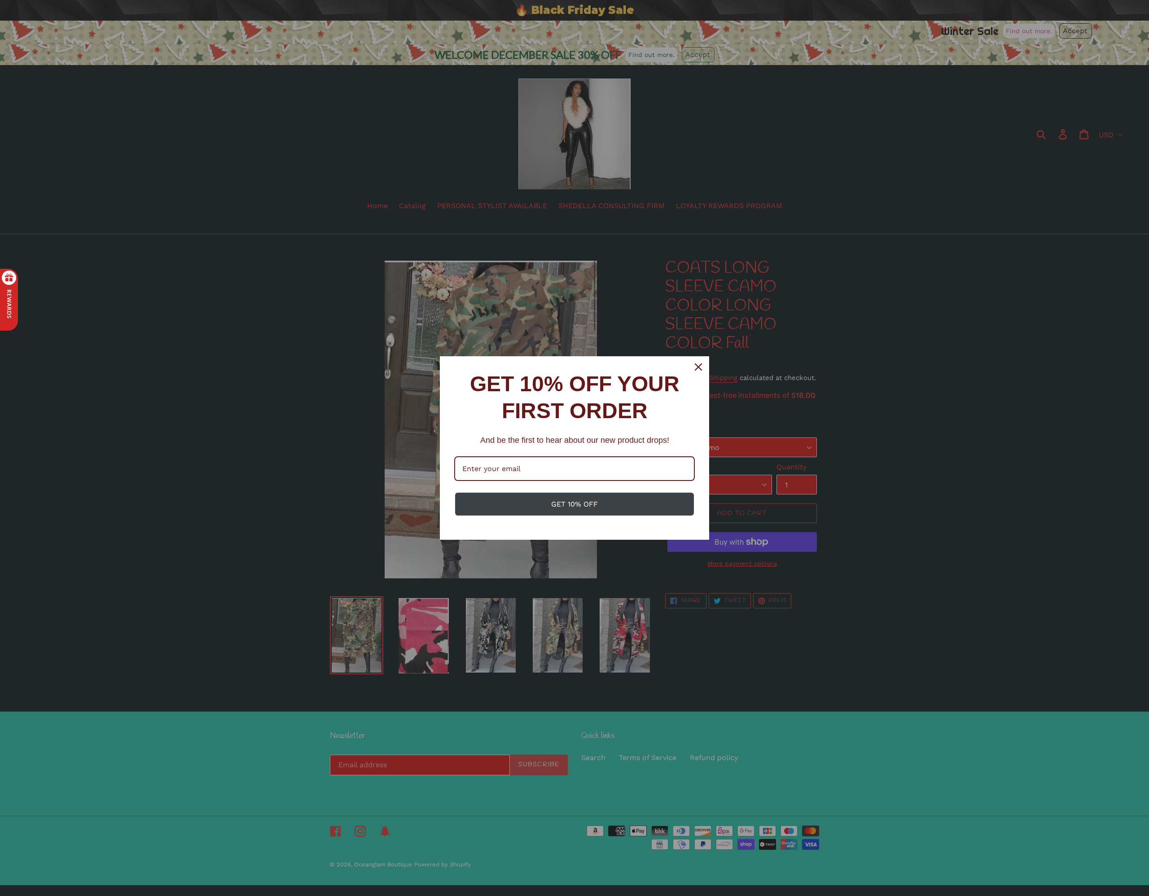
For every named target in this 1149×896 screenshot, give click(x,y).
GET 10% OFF (574, 504)
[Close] (698, 367)
